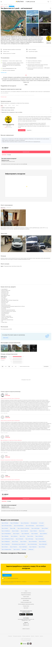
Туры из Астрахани (40, 525)
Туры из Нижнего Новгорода (23, 528)
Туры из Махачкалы (25, 522)
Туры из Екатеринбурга (18, 525)
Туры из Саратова (24, 530)
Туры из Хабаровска (6, 541)
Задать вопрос (22, 130)
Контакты (41, 636)
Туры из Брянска (14, 536)
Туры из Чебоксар (39, 536)
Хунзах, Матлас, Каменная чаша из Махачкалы (10, 398)
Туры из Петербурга (14, 522)
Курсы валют (26, 607)
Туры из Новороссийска (6, 549)
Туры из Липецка (42, 541)
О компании (10, 636)
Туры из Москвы (5, 522)
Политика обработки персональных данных (26, 604)
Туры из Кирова (34, 533)
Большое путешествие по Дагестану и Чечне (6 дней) (12, 459)
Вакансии (32, 636)
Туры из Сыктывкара (39, 538)
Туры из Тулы (22, 536)
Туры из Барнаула (32, 546)
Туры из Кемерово (19, 538)
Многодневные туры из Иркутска (18, 544)
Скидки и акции (26, 596)
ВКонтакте (25, 623)
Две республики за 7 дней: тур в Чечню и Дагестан (11, 440)
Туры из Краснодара (30, 525)
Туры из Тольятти (13, 546)
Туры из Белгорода (29, 538)
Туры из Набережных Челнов (8, 538)
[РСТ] (30, 643)
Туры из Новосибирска (6, 533)
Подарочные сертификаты (26, 594)
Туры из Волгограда (35, 528)
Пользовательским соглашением (32, 581)
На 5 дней (41, 522)
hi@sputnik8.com (26, 625)
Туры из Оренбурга (23, 546)
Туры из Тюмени (33, 530)
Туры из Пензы (15, 541)
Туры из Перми (45, 528)
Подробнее (29, 130)
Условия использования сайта (26, 602)
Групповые (24, 549)
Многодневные (34, 522)
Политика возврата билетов (26, 598)
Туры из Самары (15, 530)
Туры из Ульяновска (33, 541)
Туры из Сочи (41, 530)
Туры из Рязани (23, 541)
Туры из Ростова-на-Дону (7, 525)
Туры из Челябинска (6, 530)
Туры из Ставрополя (6, 544)
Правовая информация (26, 636)
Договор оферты (26, 600)
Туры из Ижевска (43, 533)
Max (28, 623)
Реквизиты (37, 636)
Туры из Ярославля (43, 544)
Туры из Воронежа (25, 533)
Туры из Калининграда (32, 544)
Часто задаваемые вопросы (26, 592)
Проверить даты (26, 151)
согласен (5, 578)
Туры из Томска (42, 546)
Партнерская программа (17, 636)
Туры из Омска (30, 536)
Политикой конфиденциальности (7, 582)
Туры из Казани (5, 528)
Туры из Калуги (5, 546)
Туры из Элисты (16, 549)
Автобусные (31, 549)
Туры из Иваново (5, 536)
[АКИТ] (28, 643)
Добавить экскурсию (26, 628)
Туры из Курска (16, 533)
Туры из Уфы (12, 528)
